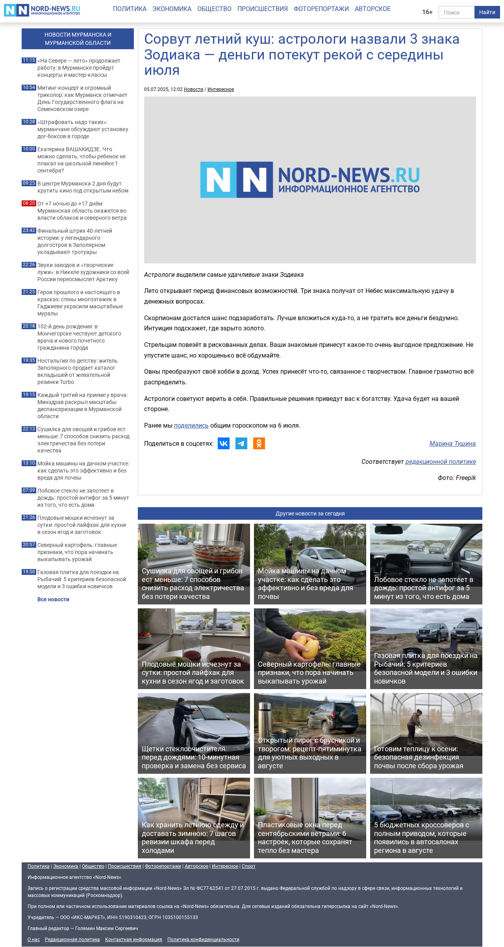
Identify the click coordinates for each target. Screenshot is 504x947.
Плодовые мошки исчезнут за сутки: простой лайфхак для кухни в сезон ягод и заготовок (81, 525)
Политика (129, 8)
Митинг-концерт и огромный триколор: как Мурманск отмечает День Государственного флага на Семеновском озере (82, 98)
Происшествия (262, 8)
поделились (191, 425)
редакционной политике (441, 461)
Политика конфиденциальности (203, 939)
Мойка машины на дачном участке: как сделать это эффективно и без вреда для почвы (83, 470)
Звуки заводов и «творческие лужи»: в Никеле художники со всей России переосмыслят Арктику (83, 272)
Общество (214, 8)
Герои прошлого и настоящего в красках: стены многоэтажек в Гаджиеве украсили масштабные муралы (80, 303)
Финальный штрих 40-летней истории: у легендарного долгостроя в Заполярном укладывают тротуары (74, 241)
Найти (487, 12)
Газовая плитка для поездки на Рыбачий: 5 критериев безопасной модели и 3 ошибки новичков (81, 579)
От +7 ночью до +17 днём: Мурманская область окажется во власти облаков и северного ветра (82, 210)
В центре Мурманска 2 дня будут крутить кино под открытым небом (82, 187)
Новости (193, 89)
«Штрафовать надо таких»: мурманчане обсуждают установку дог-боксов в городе (82, 129)
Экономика (171, 8)
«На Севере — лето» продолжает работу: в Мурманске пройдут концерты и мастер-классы (78, 67)
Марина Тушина (453, 443)
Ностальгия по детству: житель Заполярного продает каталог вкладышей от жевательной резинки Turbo (77, 371)
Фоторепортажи (321, 8)
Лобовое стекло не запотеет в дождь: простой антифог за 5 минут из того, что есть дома (83, 497)
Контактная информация (133, 939)
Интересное (221, 89)
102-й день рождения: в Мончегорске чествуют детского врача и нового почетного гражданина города (79, 337)
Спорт (249, 866)
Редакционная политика (72, 939)
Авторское (373, 8)
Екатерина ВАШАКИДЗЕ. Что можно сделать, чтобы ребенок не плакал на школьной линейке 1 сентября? (81, 160)
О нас (34, 939)
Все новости (53, 599)
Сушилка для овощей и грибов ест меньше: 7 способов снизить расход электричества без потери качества (83, 440)
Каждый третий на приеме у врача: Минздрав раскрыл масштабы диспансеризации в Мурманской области (82, 405)
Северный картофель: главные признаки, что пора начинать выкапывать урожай (77, 552)
